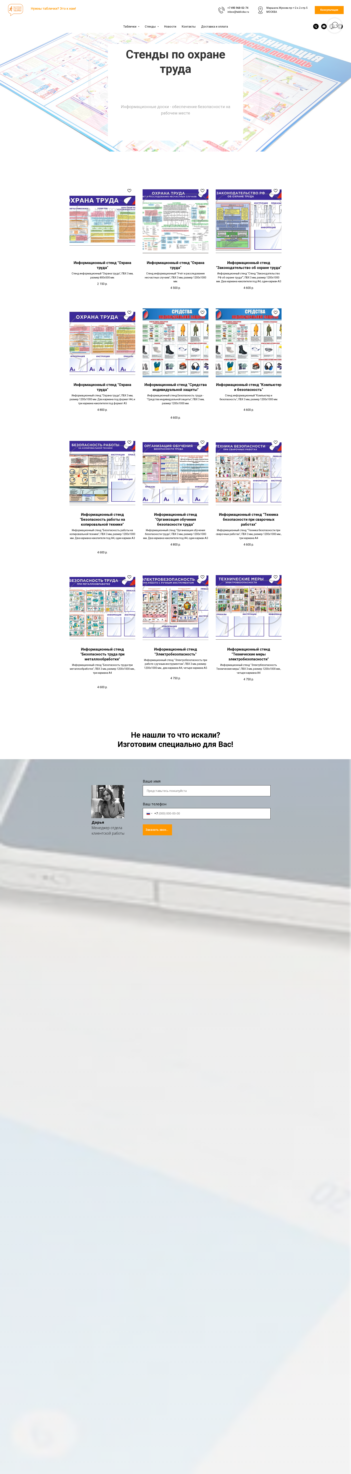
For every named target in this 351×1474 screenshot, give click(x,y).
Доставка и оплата (214, 26)
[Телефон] (316, 26)
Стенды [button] (150, 26)
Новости (170, 26)
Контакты (189, 26)
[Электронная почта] (324, 26)
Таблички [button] (130, 26)
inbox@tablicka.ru (238, 11)
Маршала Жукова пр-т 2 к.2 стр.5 (286, 7)
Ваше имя (152, 781)
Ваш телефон (155, 804)
